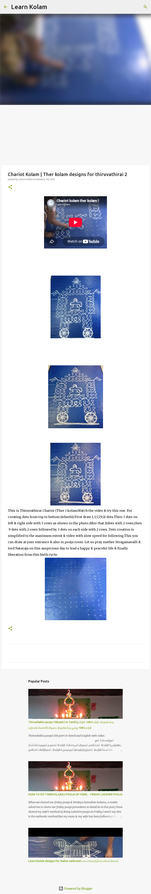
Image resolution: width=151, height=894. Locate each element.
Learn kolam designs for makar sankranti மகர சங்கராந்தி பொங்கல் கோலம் (73, 861)
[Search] (52, 7)
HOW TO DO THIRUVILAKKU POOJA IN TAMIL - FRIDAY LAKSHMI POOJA (75, 794)
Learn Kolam (29, 6)
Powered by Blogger (77, 888)
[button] (10, 187)
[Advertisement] (75, 134)
